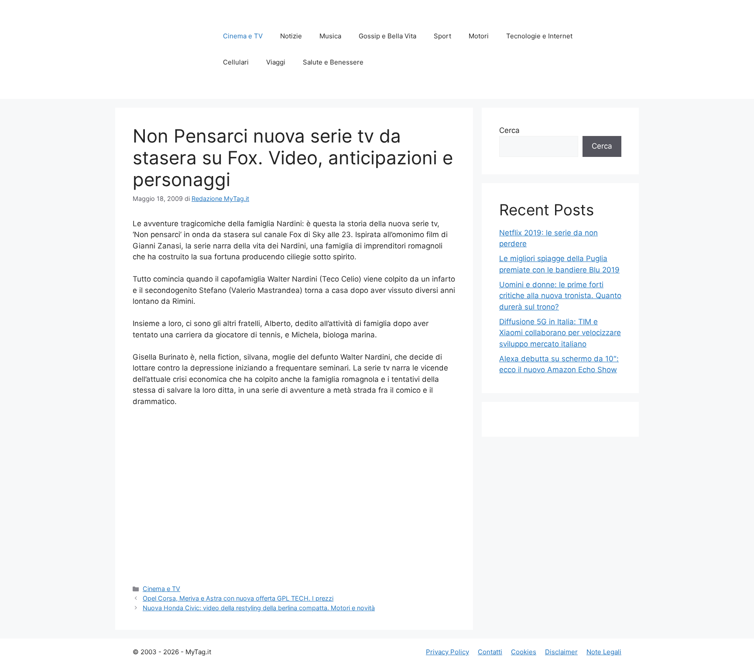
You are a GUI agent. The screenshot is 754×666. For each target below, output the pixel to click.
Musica (330, 36)
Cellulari (236, 62)
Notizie (291, 36)
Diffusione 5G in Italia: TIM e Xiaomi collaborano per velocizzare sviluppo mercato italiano (560, 332)
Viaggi (275, 62)
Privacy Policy (447, 652)
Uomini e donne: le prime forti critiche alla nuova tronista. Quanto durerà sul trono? (560, 295)
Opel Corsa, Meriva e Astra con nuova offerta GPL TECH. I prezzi (238, 598)
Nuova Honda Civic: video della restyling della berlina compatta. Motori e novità (259, 608)
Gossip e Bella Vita (387, 36)
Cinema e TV (243, 36)
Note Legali (603, 652)
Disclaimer (561, 652)
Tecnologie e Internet (539, 36)
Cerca (509, 130)
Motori (479, 36)
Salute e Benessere (333, 62)
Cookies (523, 652)
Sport (442, 36)
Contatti (490, 652)
